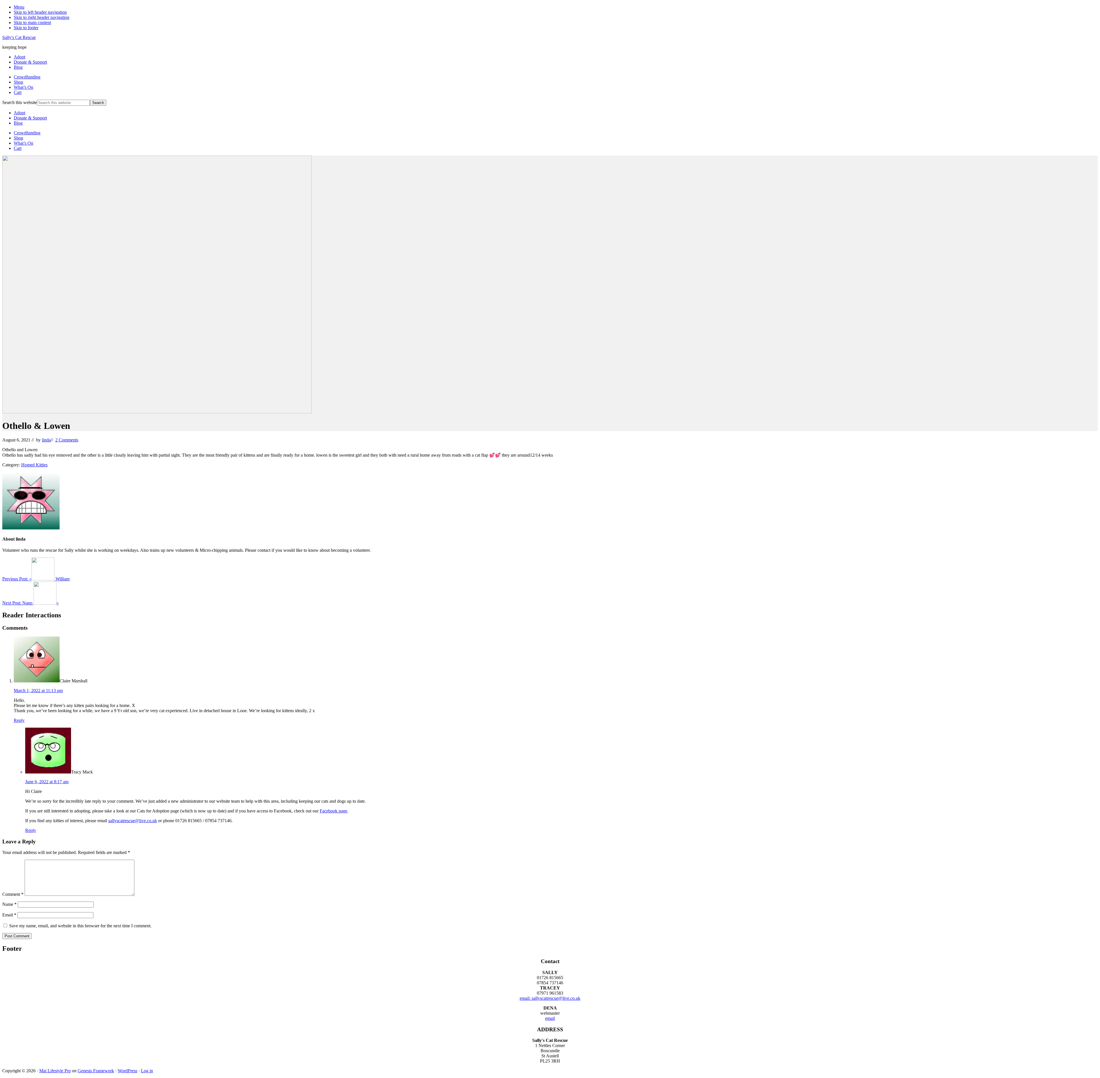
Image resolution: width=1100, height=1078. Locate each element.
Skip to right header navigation (41, 17)
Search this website (19, 102)
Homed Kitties (34, 464)
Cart (17, 148)
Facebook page (333, 810)
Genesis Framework (96, 1070)
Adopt (19, 112)
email (550, 1018)
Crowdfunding (27, 132)
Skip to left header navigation (40, 12)
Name (9, 904)
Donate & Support (30, 117)
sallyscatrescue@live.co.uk (132, 820)
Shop (18, 138)
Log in (147, 1070)
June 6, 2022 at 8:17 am (46, 781)
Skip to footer (26, 27)
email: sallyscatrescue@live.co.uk (550, 998)
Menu (19, 7)
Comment (12, 894)
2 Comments (66, 439)
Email (9, 914)
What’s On (23, 143)
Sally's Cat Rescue (19, 37)
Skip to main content (32, 22)
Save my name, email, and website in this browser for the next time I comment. (80, 925)
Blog (18, 123)
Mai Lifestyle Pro (55, 1070)
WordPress (127, 1070)
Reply (19, 720)
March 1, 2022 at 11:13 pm (38, 690)
